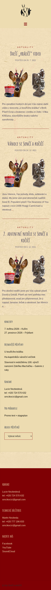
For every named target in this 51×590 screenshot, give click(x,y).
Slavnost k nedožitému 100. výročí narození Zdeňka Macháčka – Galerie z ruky (24, 366)
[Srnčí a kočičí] (25, 11)
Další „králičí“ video (25, 53)
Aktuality (25, 47)
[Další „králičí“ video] (25, 82)
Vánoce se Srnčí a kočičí (25, 143)
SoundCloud (8, 551)
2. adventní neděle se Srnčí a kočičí (25, 237)
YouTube (6, 547)
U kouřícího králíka (13, 352)
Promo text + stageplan (15, 415)
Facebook (7, 543)
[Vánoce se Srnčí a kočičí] (25, 172)
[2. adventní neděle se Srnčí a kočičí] (25, 269)
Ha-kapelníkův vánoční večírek (19, 357)
